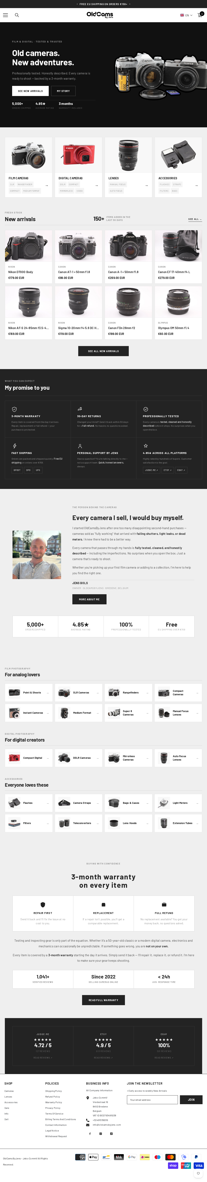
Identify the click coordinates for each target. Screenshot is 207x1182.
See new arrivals (30, 91)
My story (63, 91)
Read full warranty (103, 1000)
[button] (186, 15)
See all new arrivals (103, 351)
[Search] (17, 15)
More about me (89, 599)
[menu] (5, 15)
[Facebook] (90, 1134)
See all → (195, 219)
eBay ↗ (181, 470)
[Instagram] (101, 1134)
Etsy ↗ (168, 470)
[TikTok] (111, 1134)
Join (191, 1099)
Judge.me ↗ (151, 470)
